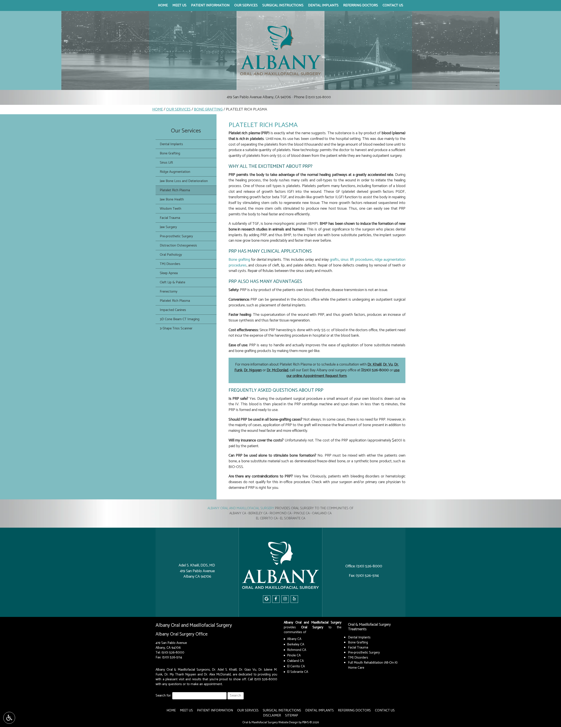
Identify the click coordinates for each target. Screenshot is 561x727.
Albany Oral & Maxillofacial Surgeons (183, 669)
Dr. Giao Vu (247, 669)
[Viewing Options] (9, 718)
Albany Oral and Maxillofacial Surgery (241, 508)
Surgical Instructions (283, 5)
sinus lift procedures (357, 259)
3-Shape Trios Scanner (176, 328)
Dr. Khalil (374, 364)
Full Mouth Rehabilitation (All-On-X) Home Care (373, 665)
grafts (334, 259)
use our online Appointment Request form (342, 373)
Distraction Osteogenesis (178, 245)
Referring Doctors (360, 5)
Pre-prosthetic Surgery (176, 236)
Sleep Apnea (169, 273)
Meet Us (179, 5)
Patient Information (210, 5)
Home (163, 5)
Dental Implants (323, 5)
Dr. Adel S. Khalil (224, 669)
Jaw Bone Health (172, 199)
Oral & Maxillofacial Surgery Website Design (270, 722)
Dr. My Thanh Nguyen (180, 674)
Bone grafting (239, 259)
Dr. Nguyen (253, 370)
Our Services (246, 5)
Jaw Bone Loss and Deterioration (184, 181)
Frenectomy (168, 292)
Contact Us (393, 5)
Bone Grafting (208, 109)
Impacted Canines (173, 310)
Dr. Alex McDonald (217, 674)
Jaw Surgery (168, 227)
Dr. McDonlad (277, 370)
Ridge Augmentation (175, 172)
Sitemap (291, 715)
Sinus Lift (166, 163)
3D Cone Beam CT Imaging (179, 319)
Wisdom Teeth (170, 209)
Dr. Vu (388, 364)
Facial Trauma (170, 218)
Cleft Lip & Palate (172, 282)
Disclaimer (272, 715)
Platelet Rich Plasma (175, 190)
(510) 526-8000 (319, 97)
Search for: (163, 695)
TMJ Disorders (170, 264)
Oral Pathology (171, 255)
